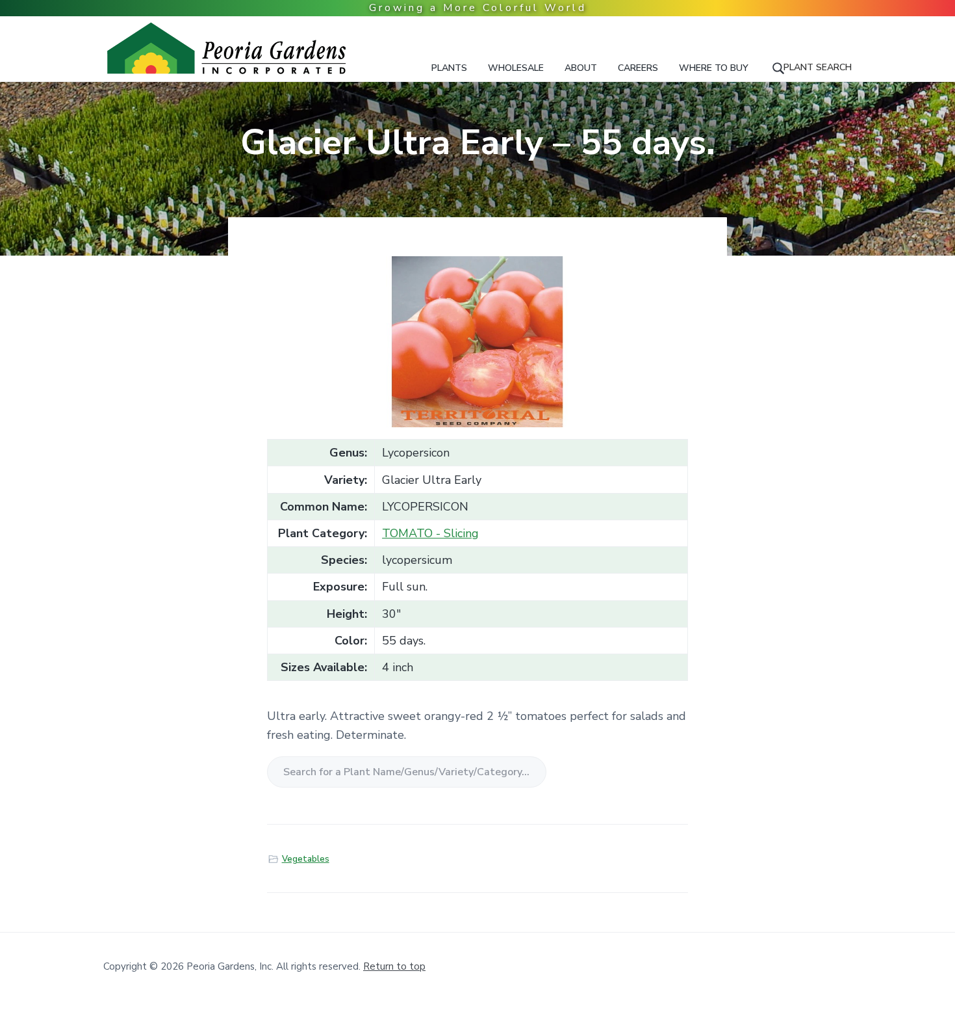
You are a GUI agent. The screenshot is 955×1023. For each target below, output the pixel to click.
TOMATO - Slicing (430, 533)
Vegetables (305, 859)
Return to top (394, 966)
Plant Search (817, 67)
